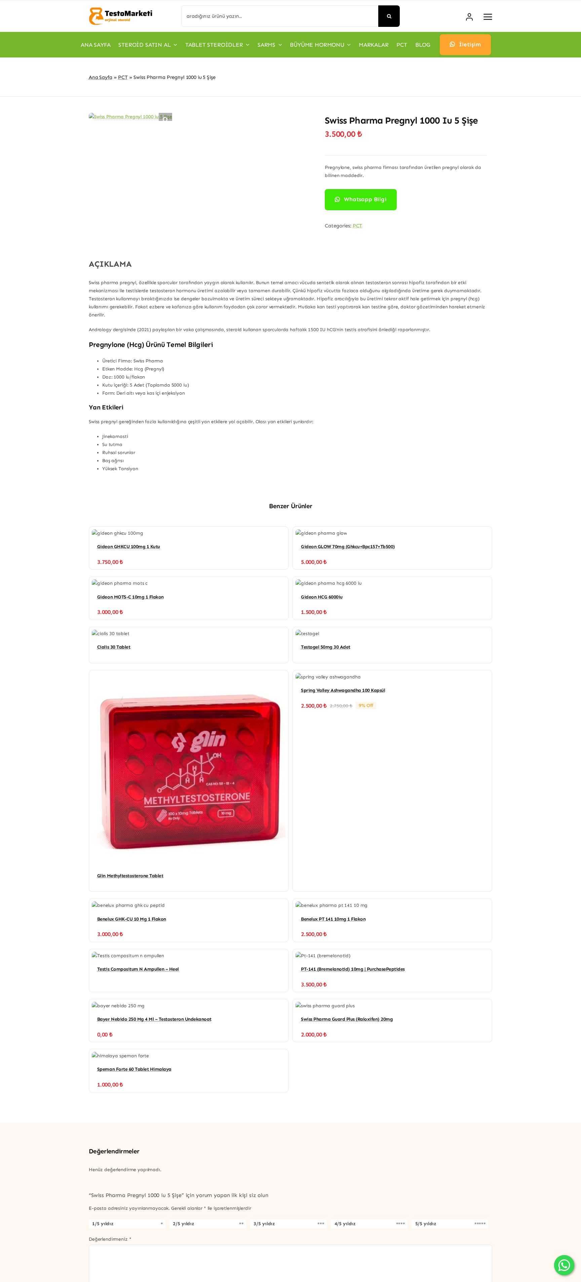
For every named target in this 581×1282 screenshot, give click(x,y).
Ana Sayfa (100, 77)
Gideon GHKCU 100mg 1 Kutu (128, 546)
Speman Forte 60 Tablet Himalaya (134, 1069)
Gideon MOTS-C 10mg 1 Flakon (130, 597)
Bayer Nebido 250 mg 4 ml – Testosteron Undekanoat (154, 1019)
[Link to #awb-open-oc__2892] (487, 17)
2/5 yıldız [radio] (183, 1224)
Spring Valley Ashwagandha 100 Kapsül (343, 690)
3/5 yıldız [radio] (264, 1224)
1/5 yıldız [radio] (103, 1224)
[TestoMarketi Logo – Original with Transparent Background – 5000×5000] (121, 9)
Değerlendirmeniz (110, 1239)
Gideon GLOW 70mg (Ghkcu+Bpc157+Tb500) (348, 546)
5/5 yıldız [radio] (426, 1224)
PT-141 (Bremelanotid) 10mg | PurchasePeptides (353, 969)
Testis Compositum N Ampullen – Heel (138, 969)
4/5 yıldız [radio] (345, 1224)
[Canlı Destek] (564, 1265)
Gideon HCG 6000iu (322, 597)
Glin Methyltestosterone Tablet (130, 876)
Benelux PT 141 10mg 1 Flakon (333, 919)
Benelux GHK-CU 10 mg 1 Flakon (131, 919)
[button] (165, 119)
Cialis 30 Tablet (113, 647)
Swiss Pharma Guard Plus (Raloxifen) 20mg (347, 1019)
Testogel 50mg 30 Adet (325, 647)
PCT (123, 77)
